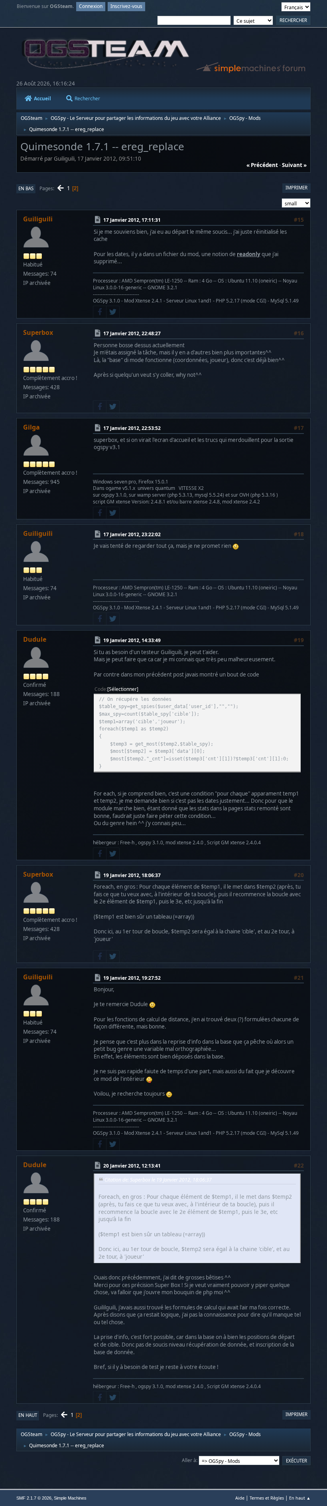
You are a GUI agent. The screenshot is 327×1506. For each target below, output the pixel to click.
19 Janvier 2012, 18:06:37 (132, 875)
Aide (239, 1498)
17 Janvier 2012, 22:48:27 (132, 333)
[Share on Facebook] (99, 312)
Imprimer (296, 188)
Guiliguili (38, 219)
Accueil (42, 98)
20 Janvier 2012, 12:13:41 (132, 1165)
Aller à (189, 1460)
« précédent (262, 165)
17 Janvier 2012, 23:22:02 (132, 534)
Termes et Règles (267, 1498)
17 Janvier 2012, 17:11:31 (132, 220)
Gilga (31, 427)
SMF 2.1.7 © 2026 (33, 1498)
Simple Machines (70, 1498)
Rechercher (87, 98)
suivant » (294, 165)
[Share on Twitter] (112, 312)
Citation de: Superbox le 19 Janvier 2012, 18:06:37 (158, 1179)
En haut (27, 1415)
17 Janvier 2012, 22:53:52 (132, 428)
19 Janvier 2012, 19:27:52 (132, 977)
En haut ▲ (300, 1498)
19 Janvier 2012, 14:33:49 (132, 640)
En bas (25, 188)
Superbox (38, 332)
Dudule (34, 639)
